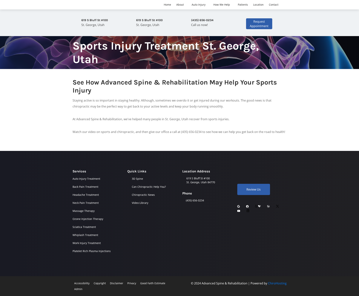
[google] (238, 206)
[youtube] (238, 211)
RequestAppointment (259, 23)
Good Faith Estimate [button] (152, 283)
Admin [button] (78, 289)
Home (167, 4)
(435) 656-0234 (195, 200)
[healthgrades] (259, 206)
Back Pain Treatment (85, 186)
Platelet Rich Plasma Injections (92, 251)
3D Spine (137, 178)
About (180, 4)
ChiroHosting (277, 283)
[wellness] (268, 206)
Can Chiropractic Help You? (149, 186)
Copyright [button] (100, 283)
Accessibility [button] (82, 283)
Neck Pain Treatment (86, 203)
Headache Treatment (86, 195)
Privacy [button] (131, 283)
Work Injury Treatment (87, 243)
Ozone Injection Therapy (88, 219)
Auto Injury (198, 4)
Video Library (140, 203)
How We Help (221, 4)
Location (258, 4)
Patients (243, 4)
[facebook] (247, 206)
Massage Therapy (84, 211)
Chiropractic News (143, 195)
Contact (273, 4)
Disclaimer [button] (116, 283)
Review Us (253, 189)
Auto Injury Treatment (86, 178)
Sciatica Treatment (84, 227)
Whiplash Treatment (85, 235)
